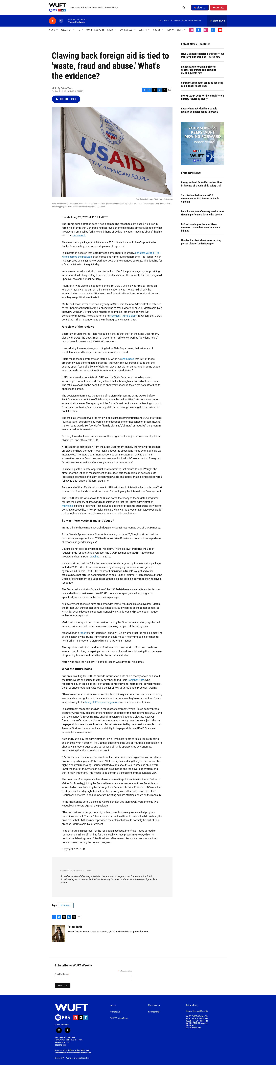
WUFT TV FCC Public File (197, 1019)
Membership (154, 1005)
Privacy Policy (192, 1005)
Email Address (62, 974)
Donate (219, 7)
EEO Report (191, 1025)
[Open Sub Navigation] (57, 30)
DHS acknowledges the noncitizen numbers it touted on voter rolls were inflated (200, 227)
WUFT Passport (95, 30)
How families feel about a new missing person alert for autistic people (201, 242)
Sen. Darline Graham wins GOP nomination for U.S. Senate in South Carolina (200, 198)
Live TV (201, 7)
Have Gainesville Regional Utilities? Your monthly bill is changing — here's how (202, 55)
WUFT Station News (119, 1018)
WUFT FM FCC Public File (197, 1016)
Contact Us (115, 1012)
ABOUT (156, 30)
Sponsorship (154, 1012)
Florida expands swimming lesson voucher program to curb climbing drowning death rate (198, 69)
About (113, 1005)
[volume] (61, 21)
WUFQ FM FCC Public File (197, 1023)
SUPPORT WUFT (174, 30)
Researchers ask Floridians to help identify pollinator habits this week (199, 110)
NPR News (66, 905)
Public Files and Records (197, 1011)
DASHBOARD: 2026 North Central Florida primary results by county (202, 97)
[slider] (65, 20)
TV (78, 30)
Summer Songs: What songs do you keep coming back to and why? (202, 84)
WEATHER (66, 30)
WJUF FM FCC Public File (197, 1021)
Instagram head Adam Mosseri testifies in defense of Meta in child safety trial (201, 184)
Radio (110, 30)
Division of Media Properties (78, 1058)
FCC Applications (193, 1028)
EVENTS (143, 30)
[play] (52, 21)
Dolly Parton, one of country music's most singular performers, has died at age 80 (202, 213)
